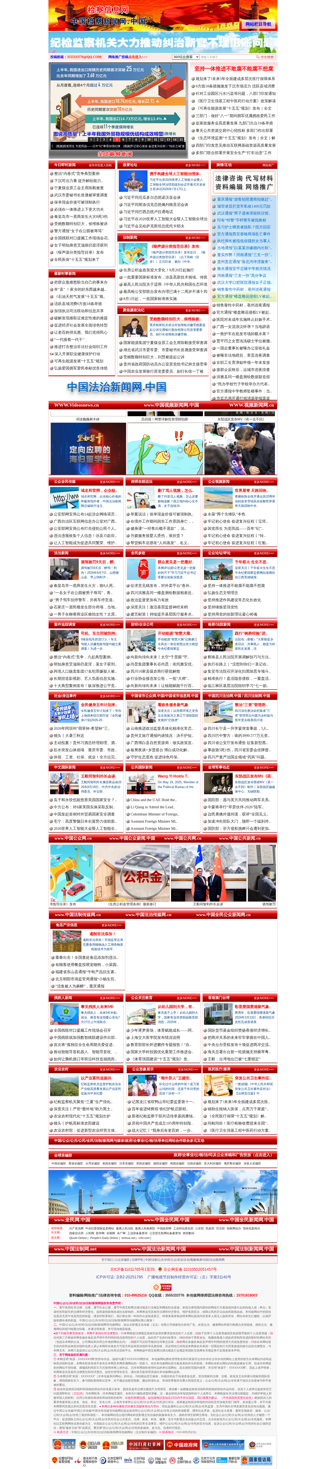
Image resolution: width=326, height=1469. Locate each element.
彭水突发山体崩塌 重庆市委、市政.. (85, 750)
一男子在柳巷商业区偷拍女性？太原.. (85, 614)
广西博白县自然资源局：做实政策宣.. (162, 743)
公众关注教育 (141, 998)
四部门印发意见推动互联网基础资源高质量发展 (236, 145)
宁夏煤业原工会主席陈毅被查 (79, 188)
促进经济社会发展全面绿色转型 (81, 325)
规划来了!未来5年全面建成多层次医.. (239, 1102)
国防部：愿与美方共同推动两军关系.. (239, 800)
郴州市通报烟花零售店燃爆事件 (243, 388)
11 (155, 139)
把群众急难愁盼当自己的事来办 (81, 282)
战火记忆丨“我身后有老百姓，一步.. (162, 1130)
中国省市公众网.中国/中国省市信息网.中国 (164, 696)
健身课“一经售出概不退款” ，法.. (158, 528)
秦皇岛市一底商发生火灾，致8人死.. (84, 586)
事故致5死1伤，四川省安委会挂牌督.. (239, 750)
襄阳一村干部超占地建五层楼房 (243, 374)
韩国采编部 (177, 1163)
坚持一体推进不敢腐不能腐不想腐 (234, 69)
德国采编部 (160, 1163)
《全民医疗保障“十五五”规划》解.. (237, 1116)
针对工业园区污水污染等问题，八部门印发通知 (236, 93)
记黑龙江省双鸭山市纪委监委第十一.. (163, 1102)
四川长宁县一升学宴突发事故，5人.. (238, 728)
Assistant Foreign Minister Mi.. (154, 821)
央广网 (121, 1233)
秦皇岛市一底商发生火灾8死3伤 (81, 216)
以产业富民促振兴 (96, 1078)
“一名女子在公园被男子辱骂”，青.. (83, 593)
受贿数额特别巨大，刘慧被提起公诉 (153, 357)
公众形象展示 (143, 1069)
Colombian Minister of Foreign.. (155, 814)
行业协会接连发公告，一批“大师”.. (160, 678)
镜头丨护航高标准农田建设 (77, 1123)
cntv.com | (144, 1238)
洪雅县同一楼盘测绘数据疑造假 (243, 338)
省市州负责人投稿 (100, 165)
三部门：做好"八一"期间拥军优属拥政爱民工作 (235, 116)
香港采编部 (75, 1163)
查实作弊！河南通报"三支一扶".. (244, 255)
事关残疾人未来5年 (97, 1007)
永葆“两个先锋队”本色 (226, 514)
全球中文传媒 (87, 14)
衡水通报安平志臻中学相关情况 (244, 269)
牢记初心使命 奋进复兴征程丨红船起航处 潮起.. (168, 146)
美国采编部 (109, 1163)
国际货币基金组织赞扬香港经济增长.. (239, 1030)
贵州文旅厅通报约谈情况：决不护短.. (162, 736)
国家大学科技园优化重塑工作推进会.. (162, 1052)
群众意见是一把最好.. (176, 562)
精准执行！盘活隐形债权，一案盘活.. (239, 678)
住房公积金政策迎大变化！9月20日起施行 (158, 270)
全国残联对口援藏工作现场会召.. (82, 238)
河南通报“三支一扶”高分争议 (241, 275)
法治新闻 (61, 553)
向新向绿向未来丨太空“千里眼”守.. (160, 657)
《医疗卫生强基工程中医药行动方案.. (239, 1130)
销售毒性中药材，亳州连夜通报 (244, 289)
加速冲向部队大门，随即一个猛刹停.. (239, 821)
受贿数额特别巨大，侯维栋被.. (175, 319)
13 (168, 139)
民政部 (210, 1228)
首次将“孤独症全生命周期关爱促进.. (84, 1045)
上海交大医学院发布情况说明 (155, 1037)
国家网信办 (234, 1228)
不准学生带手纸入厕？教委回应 (243, 396)
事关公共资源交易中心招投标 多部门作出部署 (234, 131)
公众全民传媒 (65, 481)
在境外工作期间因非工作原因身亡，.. (162, 521)
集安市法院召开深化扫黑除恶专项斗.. (239, 671)
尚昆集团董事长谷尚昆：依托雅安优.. (162, 664)
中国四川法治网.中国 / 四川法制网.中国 (239, 696)
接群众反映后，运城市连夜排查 (243, 331)
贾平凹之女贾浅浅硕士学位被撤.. (244, 302)
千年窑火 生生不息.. (251, 562)
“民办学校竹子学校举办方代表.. (243, 345)
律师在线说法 (141, 481)
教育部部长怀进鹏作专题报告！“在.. (161, 1045)
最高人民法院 (124, 1228)
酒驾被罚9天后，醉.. (98, 562)
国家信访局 (76, 1233)
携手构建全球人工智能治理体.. (175, 174)
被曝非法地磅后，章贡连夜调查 (243, 317)
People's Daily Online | (105, 1238)
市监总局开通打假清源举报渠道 (243, 360)
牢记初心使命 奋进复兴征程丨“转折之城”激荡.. (99, 146)
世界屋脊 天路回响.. (251, 490)
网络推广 (268, 165)
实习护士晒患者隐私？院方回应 (244, 227)
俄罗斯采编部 (232, 1163)
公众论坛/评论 (219, 553)
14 (174, 139)
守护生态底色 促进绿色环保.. (155, 757)
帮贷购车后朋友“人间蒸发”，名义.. (160, 543)
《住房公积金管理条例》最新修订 (54, 904)
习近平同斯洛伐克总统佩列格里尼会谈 (155, 205)
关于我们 (107, 1259)
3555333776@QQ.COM (84, 57)
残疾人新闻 (63, 998)
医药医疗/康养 (219, 1069)
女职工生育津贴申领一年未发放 (243, 324)
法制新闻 (130, 237)
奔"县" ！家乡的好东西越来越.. (80, 289)
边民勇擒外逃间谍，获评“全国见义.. (238, 814)
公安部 (199, 1228)
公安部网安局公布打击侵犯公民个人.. (85, 528)
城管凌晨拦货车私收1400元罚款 (244, 206)
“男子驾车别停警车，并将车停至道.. (84, 600)
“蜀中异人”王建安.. (175, 1078)
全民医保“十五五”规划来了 (77, 259)
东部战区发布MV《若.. (254, 776)
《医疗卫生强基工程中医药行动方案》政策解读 (236, 101)
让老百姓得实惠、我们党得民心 (81, 332)
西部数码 (188, 1233)
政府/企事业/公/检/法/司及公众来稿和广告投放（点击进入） (224, 1155)
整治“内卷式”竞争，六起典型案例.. (83, 657)
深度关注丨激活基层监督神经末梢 (159, 607)
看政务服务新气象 (173, 705)
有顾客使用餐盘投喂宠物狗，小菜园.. (86, 965)
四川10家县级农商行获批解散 (155, 671)
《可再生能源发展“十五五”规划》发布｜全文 (234, 108)
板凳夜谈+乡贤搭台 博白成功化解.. (160, 750)
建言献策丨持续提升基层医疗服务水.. (162, 614)
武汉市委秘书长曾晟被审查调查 (81, 195)
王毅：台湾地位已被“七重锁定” (234, 1059)
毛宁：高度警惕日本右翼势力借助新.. (85, 821)
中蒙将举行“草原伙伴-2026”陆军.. (236, 807)
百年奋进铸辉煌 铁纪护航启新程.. (160, 1109)
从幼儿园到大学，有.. (176, 1007)
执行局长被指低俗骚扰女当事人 (244, 241)
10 (149, 139)
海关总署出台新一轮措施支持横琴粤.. (239, 1052)
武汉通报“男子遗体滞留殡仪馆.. (243, 213)
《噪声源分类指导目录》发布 (79, 252)
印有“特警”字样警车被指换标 (241, 220)
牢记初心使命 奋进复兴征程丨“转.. (237, 536)
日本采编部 (126, 1163)
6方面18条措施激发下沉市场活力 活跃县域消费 (235, 86)
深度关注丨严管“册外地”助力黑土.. (83, 1109)
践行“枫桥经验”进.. (251, 633)
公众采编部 (122, 1259)
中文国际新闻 (65, 767)
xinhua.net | (129, 1238)
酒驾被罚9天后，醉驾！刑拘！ (207, 904)
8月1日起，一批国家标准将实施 (150, 299)
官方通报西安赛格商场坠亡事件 (244, 234)
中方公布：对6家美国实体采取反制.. (84, 807)
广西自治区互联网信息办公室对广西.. (85, 521)
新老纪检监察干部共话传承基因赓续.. (163, 1116)
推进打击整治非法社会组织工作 (81, 347)
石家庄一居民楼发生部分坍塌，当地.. (85, 607)
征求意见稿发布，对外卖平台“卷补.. (161, 586)
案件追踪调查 (65, 624)
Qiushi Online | (78, 1238)
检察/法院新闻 (219, 624)
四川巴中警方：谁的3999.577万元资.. (239, 736)
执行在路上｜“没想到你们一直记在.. (238, 664)
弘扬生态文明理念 (223, 593)
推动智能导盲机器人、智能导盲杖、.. (85, 1052)
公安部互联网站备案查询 (165, 1233)
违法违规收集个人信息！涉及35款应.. (85, 536)
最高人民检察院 (145, 1228)
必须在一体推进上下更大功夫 (79, 209)
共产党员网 (76, 1228)
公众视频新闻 (219, 481)
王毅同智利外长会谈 (98, 776)
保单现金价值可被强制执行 (77, 202)
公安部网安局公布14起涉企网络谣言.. (85, 514)
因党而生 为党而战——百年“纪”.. (235, 528)
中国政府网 (164, 1228)
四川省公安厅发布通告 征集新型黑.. (238, 743)
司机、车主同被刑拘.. (99, 633)
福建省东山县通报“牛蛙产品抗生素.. (85, 972)
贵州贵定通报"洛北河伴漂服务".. (244, 262)
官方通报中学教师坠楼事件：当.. (244, 353)
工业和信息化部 (183, 1228)
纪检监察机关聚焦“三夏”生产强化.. (83, 1102)
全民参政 (138, 553)
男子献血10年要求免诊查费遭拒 (243, 367)
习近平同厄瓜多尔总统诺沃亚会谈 (152, 197)
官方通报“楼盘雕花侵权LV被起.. (244, 296)
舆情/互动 (224, 165)
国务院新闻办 (251, 1228)
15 (181, 139)
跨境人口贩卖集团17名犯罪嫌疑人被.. (85, 671)
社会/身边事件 (65, 696)
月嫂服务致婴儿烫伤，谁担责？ (157, 536)
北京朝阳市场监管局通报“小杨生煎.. (85, 979)
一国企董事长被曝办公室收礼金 (243, 310)
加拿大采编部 (252, 1163)
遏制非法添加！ (102, 934)
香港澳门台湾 (219, 998)
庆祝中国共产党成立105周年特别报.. (162, 1123)
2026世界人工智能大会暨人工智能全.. (85, 828)
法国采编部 (194, 1163)
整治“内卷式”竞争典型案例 (77, 174)
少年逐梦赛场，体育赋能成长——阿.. (162, 1030)
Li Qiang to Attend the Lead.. (153, 807)
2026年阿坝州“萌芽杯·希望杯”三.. (82, 728)
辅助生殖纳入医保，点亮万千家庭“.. (238, 1109)
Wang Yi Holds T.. (173, 776)
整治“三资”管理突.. (251, 705)
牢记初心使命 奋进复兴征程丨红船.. (238, 543)
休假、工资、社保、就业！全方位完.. (85, 757)
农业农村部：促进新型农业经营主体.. (85, 1130)
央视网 (110, 1233)
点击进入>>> (137, 57)
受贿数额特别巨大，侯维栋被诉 (81, 224)
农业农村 (61, 1069)
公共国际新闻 (141, 767)
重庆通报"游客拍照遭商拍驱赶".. (244, 199)
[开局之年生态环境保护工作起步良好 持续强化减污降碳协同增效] (163, 47)
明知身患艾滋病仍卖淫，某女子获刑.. (85, 664)
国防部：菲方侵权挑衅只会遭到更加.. (239, 828)
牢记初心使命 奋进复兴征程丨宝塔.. (238, 521)
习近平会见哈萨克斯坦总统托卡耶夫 (153, 226)
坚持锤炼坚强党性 (223, 607)
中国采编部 (59, 1163)
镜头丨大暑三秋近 (69, 736)
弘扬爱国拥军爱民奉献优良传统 (81, 368)
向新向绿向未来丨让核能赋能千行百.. (162, 686)
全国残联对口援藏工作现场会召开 (82, 1030)
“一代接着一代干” (69, 340)
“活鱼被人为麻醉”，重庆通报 (80, 986)
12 (161, 139)
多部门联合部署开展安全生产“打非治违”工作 (234, 153)
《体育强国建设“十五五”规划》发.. (160, 1059)
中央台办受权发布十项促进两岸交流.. (239, 1045)
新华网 (100, 1233)
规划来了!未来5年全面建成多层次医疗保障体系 (235, 79)
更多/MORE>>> (195, 165)
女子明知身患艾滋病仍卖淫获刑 (81, 245)
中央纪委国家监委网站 (99, 1228)
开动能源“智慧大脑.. (175, 633)
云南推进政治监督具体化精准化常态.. (162, 728)
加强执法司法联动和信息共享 (79, 311)
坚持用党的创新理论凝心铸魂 (232, 614)
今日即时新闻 (65, 165)
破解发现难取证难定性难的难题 (81, 318)
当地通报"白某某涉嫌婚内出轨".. (244, 248)
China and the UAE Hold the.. (154, 800)
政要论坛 (130, 165)
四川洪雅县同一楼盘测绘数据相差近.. (162, 593)
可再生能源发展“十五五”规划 (78, 361)
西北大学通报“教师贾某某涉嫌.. (243, 381)
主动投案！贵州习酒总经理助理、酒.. (85, 743)
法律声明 (137, 1259)
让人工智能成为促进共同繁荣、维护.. (85, 543)
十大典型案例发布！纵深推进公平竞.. (85, 686)
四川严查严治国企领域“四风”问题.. (237, 757)
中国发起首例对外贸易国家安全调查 (84, 814)
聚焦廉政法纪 (133, 310)
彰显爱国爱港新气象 (252, 1007)
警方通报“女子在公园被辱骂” (78, 231)
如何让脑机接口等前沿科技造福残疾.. (85, 1059)
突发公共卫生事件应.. (253, 1078)
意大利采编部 (212, 1163)
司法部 (220, 1228)
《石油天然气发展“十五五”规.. (79, 297)
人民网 (89, 1233)
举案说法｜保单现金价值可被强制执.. (162, 514)
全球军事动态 (219, 767)
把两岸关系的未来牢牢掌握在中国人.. (239, 1037)
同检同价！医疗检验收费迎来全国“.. (238, 1123)
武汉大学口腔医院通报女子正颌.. (245, 282)
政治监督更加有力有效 (150, 600)
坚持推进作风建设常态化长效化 (234, 600)
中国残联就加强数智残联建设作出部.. (85, 1037)
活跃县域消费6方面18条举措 (78, 304)
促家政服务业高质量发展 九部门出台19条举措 (234, 123)
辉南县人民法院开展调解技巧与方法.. (239, 657)
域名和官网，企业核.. (99, 490)
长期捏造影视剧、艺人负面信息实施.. (85, 678)
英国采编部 (143, 1163)
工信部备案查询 (137, 1233)
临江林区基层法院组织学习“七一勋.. (238, 686)
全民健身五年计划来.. (99, 705)
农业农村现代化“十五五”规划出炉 (82, 1116)
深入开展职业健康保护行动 (76, 354)
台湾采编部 (92, 1163)
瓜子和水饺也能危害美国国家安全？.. (85, 800)
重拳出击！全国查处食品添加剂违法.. (86, 957)
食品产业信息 (66, 925)
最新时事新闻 (65, 273)
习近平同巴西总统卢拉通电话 (148, 212)
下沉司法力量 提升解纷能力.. (78, 181)
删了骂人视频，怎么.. (176, 490)
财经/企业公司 (142, 624)
